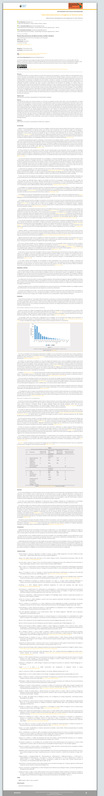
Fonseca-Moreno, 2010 (38, 357)
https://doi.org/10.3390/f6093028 (50, 678)
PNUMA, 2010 (40, 147)
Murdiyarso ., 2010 (76, 247)
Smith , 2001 (33, 523)
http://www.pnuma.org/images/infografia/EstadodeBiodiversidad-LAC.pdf (48, 713)
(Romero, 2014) (57, 365)
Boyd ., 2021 (35, 358)
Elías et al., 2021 (21, 156)
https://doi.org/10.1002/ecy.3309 (51, 708)
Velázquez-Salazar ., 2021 (60, 184)
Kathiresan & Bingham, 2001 (56, 170)
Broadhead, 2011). (60, 524)
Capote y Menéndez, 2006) (37, 395)
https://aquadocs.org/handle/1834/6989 (29, 668)
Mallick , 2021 (56, 249)
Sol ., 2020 (69, 137)
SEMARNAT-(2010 (42, 381)
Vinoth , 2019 (72, 217)
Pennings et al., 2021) (66, 235)
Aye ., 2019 (58, 265)
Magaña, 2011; (52, 524)
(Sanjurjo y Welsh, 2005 (64, 412)
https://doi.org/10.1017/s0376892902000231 (30, 559)
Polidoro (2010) (71, 405)
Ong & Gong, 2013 (63, 245)
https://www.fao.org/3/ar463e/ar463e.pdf (30, 586)
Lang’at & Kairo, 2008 (61, 213)
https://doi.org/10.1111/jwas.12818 (71, 578)
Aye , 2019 (27, 134)
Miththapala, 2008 (53, 191)
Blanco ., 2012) (44, 388)
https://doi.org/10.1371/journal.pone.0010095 (37, 721)
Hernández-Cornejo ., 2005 (59, 217)
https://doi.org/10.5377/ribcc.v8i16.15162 (29, 54)
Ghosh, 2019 (20, 225)
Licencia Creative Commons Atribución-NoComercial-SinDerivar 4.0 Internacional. (48, 69)
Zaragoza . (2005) (29, 372)
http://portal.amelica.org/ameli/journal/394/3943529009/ (33, 53)
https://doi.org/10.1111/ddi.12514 (59, 725)
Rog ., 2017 (42, 206)
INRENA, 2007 (27, 358)
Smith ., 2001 (68, 319)
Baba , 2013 (54, 210)
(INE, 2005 (51, 375)
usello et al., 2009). (57, 424)
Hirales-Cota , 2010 (59, 375)
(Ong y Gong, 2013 (31, 190)
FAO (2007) (54, 350)
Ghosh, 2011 (35, 206)
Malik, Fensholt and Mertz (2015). (47, 486)
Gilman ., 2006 (78, 223)
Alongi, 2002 (25, 203)
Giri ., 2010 (58, 315)
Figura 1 (58, 312)
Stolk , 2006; (74, 412)
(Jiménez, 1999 (37, 512)
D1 (61, 312)
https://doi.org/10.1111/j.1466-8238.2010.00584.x (60, 634)
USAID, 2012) (41, 421)
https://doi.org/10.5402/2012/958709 (58, 573)
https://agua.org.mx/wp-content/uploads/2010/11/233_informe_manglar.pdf (38, 648)
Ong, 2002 (76, 239)
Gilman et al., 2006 (47, 235)
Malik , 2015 (50, 444)
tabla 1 (21, 442)
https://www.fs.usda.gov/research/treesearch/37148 (54, 688)
